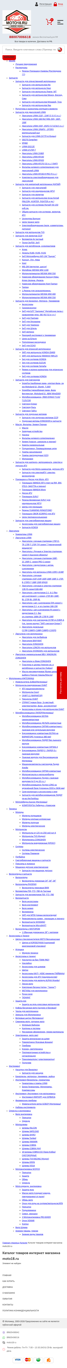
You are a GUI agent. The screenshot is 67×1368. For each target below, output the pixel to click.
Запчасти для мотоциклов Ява (36, 105)
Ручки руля (27, 994)
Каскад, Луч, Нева (31, 260)
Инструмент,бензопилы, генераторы (32, 1080)
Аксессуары (27, 304)
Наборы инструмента (25, 1107)
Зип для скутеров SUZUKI (34, 363)
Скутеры (19, 846)
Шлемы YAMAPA (29, 1142)
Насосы (25, 435)
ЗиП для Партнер (30, 318)
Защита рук (20, 1001)
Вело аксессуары (30, 901)
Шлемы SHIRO (28, 1135)
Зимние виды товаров (32, 1234)
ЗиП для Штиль (29, 328)
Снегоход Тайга (29, 411)
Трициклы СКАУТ (30, 699)
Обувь (25, 1179)
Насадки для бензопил (26, 1069)
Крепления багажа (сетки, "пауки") (39, 987)
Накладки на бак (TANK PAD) (35, 960)
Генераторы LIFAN (23, 534)
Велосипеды (21, 877)
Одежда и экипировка (20, 1111)
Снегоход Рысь (29, 407)
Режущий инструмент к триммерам (39, 335)
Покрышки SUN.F (30, 496)
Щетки (25, 970)
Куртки (25, 1224)
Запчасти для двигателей (34, 188)
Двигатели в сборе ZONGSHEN (36, 661)
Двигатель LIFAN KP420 (33, 160)
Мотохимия (27, 459)
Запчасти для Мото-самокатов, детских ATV (43, 469)
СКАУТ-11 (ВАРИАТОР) (32, 695)
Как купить (8, 1281)
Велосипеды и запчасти (20, 874)
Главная (6, 1275)
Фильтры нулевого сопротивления (38, 438)
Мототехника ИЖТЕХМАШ (21, 678)
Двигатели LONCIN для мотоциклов (39, 647)
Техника (13, 809)
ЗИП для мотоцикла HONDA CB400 (38, 352)
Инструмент (14, 1066)
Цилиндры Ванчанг (31, 218)
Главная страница (11, 1243)
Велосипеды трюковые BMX (35, 888)
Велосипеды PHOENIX (25, 884)
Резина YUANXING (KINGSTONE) (37, 510)
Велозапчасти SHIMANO (33, 922)
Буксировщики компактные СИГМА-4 (40, 747)
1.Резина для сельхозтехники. (36, 291)
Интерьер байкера (31, 1025)
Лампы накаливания (32, 452)
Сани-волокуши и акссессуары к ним (39, 792)
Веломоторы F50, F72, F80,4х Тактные (33, 891)
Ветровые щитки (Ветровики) (29, 1018)
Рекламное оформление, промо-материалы (43, 1032)
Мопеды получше (30, 822)
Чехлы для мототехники (26, 1011)
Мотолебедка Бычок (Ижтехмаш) (31, 802)
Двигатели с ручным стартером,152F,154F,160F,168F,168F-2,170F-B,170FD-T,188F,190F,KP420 (43, 579)
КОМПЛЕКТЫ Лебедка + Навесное (38, 805)
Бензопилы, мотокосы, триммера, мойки (35, 1076)
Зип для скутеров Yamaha (34, 366)
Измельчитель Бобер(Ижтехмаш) (31, 682)
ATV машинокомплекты (33, 689)
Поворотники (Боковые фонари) (37, 1042)
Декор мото (27, 984)
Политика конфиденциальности (20, 1311)
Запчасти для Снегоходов (27, 380)
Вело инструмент (30, 905)
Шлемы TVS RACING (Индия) (35, 1159)
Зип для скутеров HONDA (34, 359)
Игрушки (19, 949)
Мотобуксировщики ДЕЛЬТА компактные (41, 723)
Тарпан (25, 287)
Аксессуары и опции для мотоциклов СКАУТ (43, 709)
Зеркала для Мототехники (28, 1015)
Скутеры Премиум (30, 853)
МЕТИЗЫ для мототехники (34, 991)
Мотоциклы (21, 829)
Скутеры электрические (33, 850)
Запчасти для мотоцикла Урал (36, 88)
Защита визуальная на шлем (35, 1039)
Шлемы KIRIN (28, 1162)
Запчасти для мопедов (33, 194)
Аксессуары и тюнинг (25, 956)
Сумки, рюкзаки (30, 1214)
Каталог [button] (9, 57)
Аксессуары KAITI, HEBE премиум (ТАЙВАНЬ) (43, 973)
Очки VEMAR (28, 1220)
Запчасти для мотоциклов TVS (29, 232)
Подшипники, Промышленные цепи (39, 448)
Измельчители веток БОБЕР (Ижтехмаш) (41, 1104)
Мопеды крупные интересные (36, 819)
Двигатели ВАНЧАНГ (32, 641)
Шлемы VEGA (28, 1166)
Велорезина (28, 912)
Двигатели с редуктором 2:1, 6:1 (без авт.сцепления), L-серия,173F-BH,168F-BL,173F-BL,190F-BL (40, 596)
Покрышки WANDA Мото (34, 490)
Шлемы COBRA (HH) (31, 1148)
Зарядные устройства (32, 431)
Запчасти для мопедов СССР (28, 236)
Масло (25, 428)
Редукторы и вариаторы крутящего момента (36, 109)
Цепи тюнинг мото (30, 222)
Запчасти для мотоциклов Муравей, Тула (42, 102)
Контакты (7, 1305)
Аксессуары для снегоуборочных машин (41, 524)
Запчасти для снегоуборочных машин (33, 520)
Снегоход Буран (29, 404)
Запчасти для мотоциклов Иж (36, 85)
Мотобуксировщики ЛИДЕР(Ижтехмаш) (34, 713)
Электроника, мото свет (26, 1035)
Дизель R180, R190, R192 (34, 253)
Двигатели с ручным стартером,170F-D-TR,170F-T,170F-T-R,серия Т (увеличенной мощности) (41, 544)
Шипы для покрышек (32, 507)
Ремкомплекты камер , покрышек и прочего (43, 919)
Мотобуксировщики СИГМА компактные (41, 771)
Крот (24, 263)
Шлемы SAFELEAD (30, 1131)
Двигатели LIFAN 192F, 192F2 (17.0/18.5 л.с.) (43, 126)
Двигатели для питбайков (34, 637)
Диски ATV (27, 493)
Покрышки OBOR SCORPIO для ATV (38, 514)
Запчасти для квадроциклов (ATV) (38, 191)
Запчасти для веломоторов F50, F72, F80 (34, 894)
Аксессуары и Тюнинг (19, 936)
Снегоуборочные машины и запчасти (33, 860)
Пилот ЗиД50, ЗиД (31, 243)
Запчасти (13, 78)
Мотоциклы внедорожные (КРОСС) (38, 843)
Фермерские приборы (26, 1100)
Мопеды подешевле (31, 816)
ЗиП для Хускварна (31, 321)
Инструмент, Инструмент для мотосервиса (35, 1094)
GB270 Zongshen (29, 140)
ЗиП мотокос (28, 332)
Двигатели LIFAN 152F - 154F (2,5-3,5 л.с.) (41, 116)
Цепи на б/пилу (29, 339)
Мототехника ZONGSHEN (34, 840)
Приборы (26, 1045)
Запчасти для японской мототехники (33, 349)
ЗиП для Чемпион (30, 325)
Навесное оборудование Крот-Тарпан (39, 284)
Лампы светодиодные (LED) (35, 455)
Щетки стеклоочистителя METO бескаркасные (37, 939)
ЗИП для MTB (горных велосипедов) (39, 915)
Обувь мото (27, 1200)
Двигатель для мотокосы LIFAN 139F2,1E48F (43, 572)
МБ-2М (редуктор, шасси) (34, 267)
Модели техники (30, 953)
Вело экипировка (23, 1114)
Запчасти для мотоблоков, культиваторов (35, 246)
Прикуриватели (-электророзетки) (38, 1059)
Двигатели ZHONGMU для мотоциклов (40, 651)
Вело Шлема (21, 1227)
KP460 (25, 143)
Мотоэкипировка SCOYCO (27, 1169)
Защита (25, 1176)
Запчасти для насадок (32, 1073)
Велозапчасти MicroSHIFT (34, 925)
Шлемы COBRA (29, 1145)
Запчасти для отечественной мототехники (35, 81)
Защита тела (28, 1190)
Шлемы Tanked (29, 1138)
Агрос (24, 249)
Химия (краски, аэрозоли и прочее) (39, 442)
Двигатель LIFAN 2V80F (33, 153)
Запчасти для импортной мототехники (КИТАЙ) (37, 184)
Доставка (7, 1287)
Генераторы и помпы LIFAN (34, 1083)
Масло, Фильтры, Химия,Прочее (31, 424)
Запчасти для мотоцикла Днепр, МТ (39, 92)
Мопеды (19, 812)
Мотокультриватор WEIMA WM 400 (39, 294)
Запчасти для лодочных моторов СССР (40, 418)
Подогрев (26, 1063)
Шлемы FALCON (29, 1128)
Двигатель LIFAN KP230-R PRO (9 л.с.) (39, 174)
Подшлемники (29, 1210)
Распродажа (21, 68)
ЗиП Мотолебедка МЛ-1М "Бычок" (39, 256)
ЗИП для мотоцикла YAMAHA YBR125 (40, 356)
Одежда (26, 1121)
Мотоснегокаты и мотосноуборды (38, 774)
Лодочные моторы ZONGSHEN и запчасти (41, 421)
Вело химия (27, 908)
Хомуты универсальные (33, 445)
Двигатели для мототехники (29, 634)
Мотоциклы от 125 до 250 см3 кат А (39, 833)
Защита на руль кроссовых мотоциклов (41, 1004)
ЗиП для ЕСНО (29, 345)
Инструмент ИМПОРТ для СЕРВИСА (38, 1097)
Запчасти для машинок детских (37, 870)
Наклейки (27, 963)
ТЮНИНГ (26, 997)
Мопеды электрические (33, 826)
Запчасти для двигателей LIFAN (30, 112)
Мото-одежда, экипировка (28, 1186)
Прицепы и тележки (25, 864)
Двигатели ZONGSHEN (32, 644)
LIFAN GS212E (28, 146)
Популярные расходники (34, 342)
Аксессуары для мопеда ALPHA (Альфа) (41, 980)
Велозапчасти (22, 898)
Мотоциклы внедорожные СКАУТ (31, 685)
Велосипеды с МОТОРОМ (27, 929)
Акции (12, 61)
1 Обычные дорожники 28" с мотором (40, 932)
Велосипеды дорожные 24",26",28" (39, 881)
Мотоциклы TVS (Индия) (33, 836)
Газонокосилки (29, 308)
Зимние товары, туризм (26, 1231)
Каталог (23, 1243)
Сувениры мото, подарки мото (29, 1021)
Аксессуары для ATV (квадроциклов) (39, 977)
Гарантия (7, 1299)
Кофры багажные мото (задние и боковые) (35, 1008)
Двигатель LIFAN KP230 (33, 157)
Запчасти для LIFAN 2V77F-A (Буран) (39, 136)
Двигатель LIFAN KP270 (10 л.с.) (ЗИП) (40, 164)
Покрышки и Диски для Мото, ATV (32, 479)
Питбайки (20, 857)
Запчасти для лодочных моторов (31, 414)
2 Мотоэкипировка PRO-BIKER (36, 1217)
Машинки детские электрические (31, 867)
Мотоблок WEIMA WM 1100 (35, 270)
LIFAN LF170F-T (29, 150)
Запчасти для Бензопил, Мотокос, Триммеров (37, 301)
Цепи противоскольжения (34, 517)
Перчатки (26, 1118)
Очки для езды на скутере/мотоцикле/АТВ (42, 1203)
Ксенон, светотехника (32, 1049)
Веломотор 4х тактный (32, 239)
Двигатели (14, 531)
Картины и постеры (31, 1028)
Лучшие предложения (26, 64)
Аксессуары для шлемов (33, 967)
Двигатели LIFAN (23, 538)
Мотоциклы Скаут (30, 692)
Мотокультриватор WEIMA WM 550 (39, 273)
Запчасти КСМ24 (30, 527)
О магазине (8, 1293)
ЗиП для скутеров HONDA (34, 376)
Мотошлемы (21, 1124)
